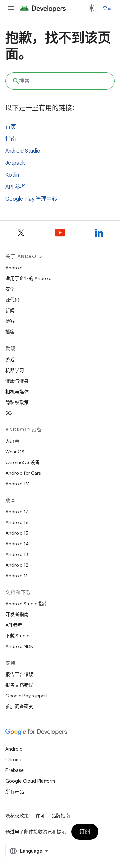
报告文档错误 (19, 685)
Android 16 (17, 522)
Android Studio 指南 (26, 604)
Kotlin (12, 175)
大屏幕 (12, 441)
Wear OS (14, 452)
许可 (40, 815)
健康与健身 (17, 381)
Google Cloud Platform (30, 781)
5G (8, 413)
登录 (107, 8)
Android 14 (17, 544)
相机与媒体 (17, 392)
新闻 (10, 310)
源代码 (12, 300)
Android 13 (16, 554)
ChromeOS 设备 (22, 462)
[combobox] (60, 81)
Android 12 (16, 565)
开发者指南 (17, 614)
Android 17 (16, 512)
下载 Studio (17, 636)
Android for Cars (23, 473)
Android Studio (22, 151)
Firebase (14, 770)
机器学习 (14, 370)
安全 (10, 289)
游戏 (10, 360)
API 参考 (15, 187)
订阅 (84, 831)
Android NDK (19, 646)
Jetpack (15, 163)
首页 (10, 127)
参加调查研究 (19, 706)
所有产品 (14, 792)
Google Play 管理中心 (31, 199)
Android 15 (16, 533)
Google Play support (26, 696)
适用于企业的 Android (28, 278)
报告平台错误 (19, 674)
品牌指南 (60, 815)
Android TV (17, 484)
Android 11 (16, 576)
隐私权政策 (17, 402)
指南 (10, 139)
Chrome (13, 760)
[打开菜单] (10, 8)
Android (14, 268)
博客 (10, 321)
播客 (10, 332)
